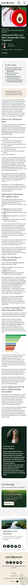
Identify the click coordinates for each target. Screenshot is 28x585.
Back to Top (13, 581)
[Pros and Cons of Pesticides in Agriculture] (14, 498)
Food (7, 28)
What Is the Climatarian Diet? (14, 68)
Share (5, 53)
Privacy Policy (14, 575)
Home (3, 28)
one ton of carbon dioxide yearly (13, 283)
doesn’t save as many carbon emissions (12, 324)
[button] (24, 3)
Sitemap (14, 573)
